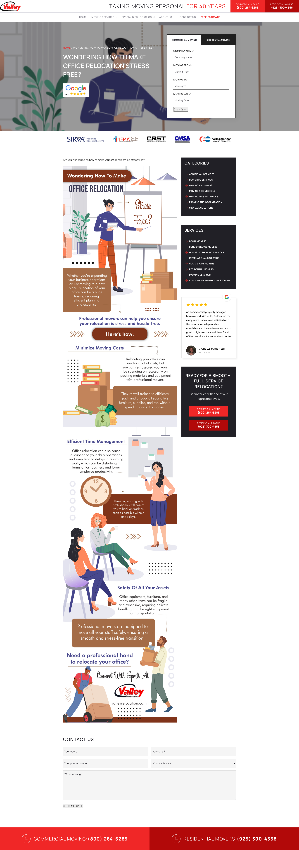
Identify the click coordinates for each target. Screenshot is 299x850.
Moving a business (200, 185)
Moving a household (202, 190)
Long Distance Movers (203, 246)
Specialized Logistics (137, 17)
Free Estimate (210, 17)
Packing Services (200, 274)
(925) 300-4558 (281, 6)
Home (83, 17)
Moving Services (102, 17)
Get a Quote (181, 109)
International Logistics (204, 258)
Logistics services (201, 179)
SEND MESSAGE (73, 806)
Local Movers (197, 241)
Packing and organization (205, 202)
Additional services (201, 174)
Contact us (188, 17)
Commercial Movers (201, 263)
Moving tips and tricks (203, 196)
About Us (165, 17)
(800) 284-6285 (247, 6)
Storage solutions (201, 207)
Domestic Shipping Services (206, 252)
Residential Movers (201, 269)
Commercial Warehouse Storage (209, 280)
